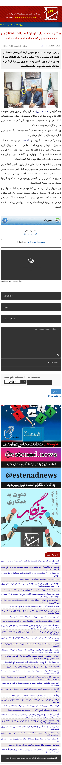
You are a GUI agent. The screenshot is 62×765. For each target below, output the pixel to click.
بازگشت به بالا (54, 395)
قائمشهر (24, 140)
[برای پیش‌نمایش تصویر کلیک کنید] (31, 89)
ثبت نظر (56, 391)
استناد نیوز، (41, 111)
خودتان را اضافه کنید (36, 242)
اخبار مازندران (31, 233)
